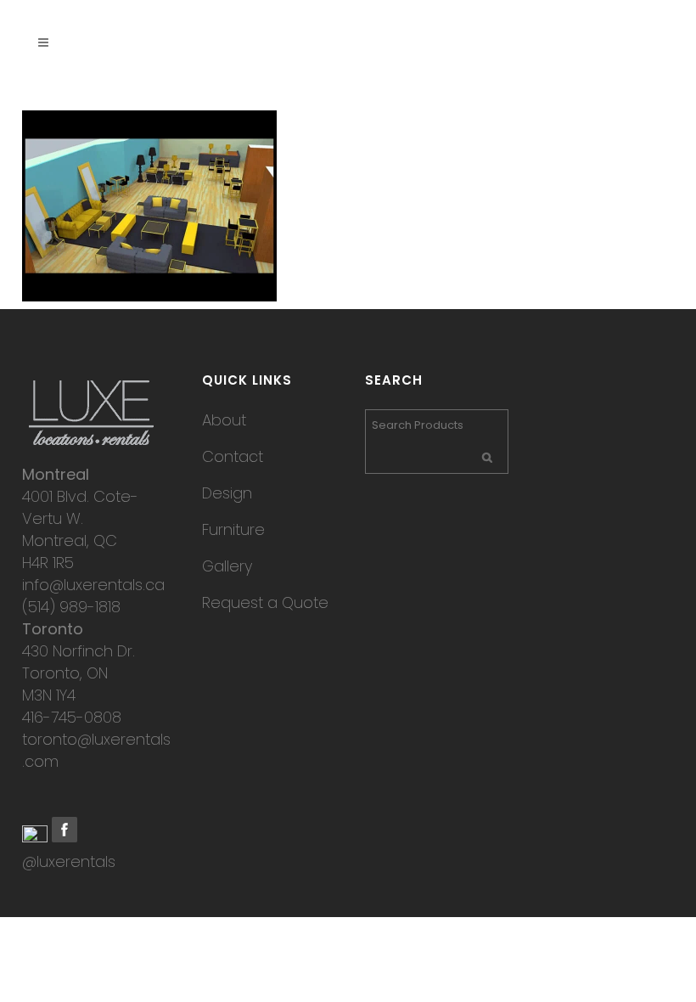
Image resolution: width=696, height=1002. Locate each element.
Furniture (233, 529)
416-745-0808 (71, 717)
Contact (232, 456)
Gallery (227, 566)
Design (227, 493)
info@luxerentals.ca (93, 584)
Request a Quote (265, 602)
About (224, 420)
